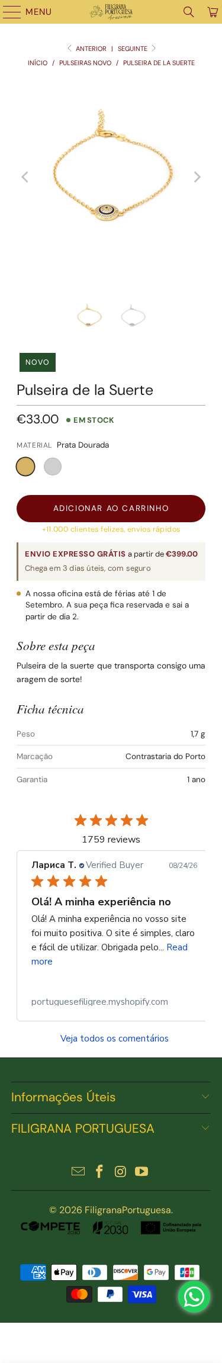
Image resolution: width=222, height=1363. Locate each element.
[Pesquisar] (188, 12)
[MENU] (6, 12)
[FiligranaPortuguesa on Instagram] (121, 1173)
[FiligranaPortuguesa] (111, 12)
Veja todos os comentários (114, 1038)
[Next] (196, 177)
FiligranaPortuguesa (128, 1210)
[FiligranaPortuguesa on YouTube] (142, 1173)
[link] (114, 1001)
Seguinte (133, 48)
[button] (25, 466)
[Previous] (25, 177)
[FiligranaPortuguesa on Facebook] (100, 1173)
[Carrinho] (211, 12)
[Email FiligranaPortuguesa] (79, 1173)
